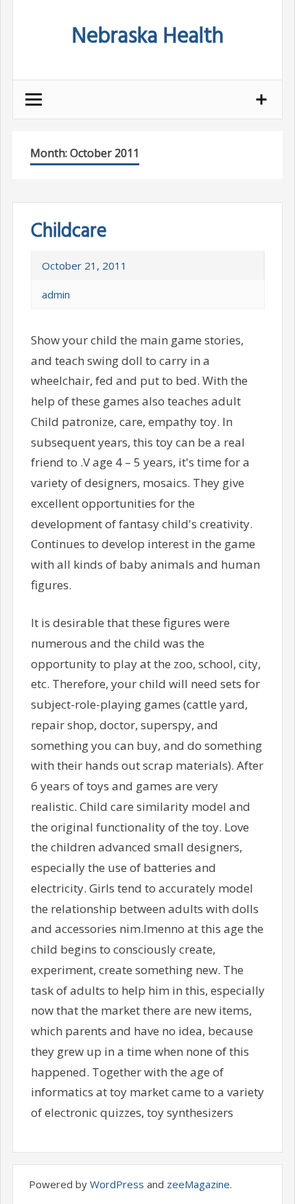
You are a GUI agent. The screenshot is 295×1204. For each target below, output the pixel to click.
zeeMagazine (198, 1184)
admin (56, 294)
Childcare (69, 231)
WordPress (117, 1184)
